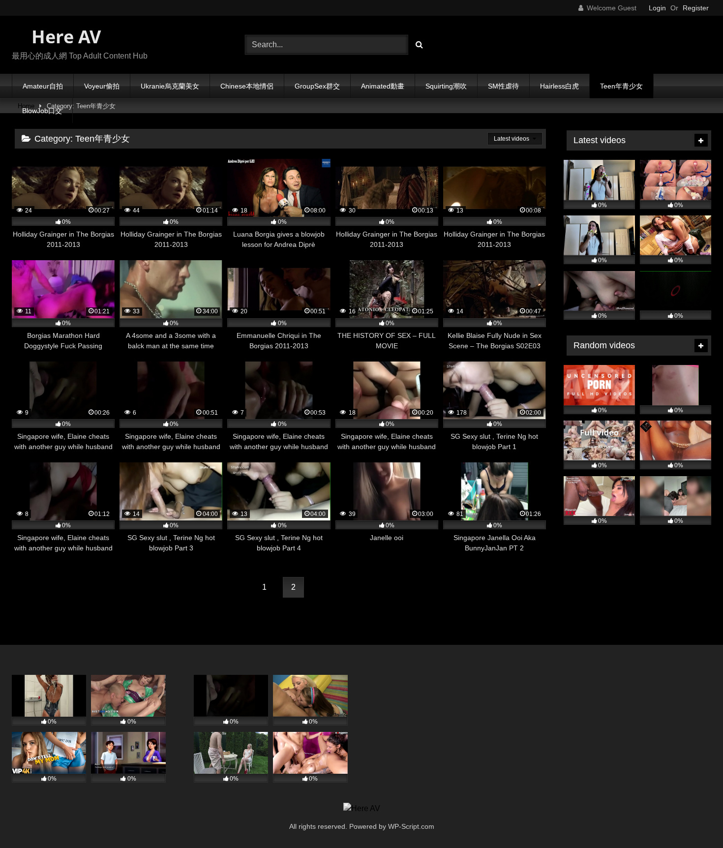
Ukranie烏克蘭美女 (170, 86)
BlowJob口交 (42, 111)
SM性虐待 (503, 86)
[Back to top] (692, 818)
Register (696, 8)
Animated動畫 (382, 86)
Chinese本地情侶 (246, 86)
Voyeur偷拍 (102, 86)
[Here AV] (361, 809)
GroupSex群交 (317, 86)
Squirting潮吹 (446, 86)
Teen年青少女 (621, 86)
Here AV (64, 37)
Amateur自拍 (43, 86)
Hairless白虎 (559, 86)
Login (657, 8)
